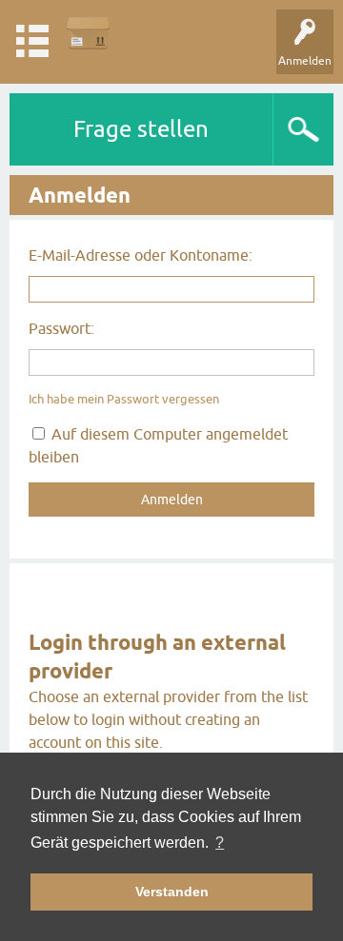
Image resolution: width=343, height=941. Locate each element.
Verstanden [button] (172, 891)
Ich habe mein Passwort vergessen (124, 399)
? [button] (219, 842)
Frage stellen (141, 129)
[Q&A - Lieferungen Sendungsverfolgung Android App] (88, 33)
